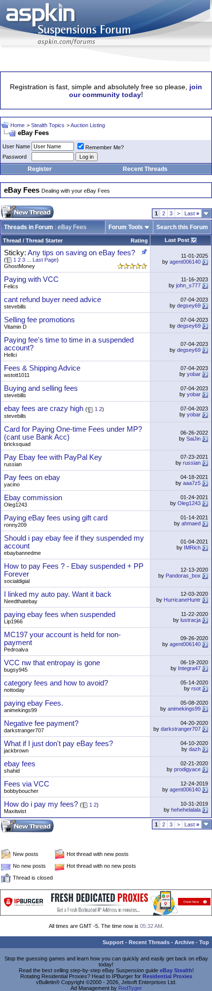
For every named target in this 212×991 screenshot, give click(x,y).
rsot (196, 688)
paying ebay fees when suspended (59, 614)
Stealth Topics (48, 125)
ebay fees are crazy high (43, 408)
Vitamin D (15, 327)
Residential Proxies (167, 976)
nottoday (14, 690)
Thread (12, 240)
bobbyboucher (21, 791)
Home (17, 125)
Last (191, 213)
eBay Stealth (176, 970)
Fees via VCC (26, 784)
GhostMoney (19, 266)
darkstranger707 (24, 730)
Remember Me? (104, 147)
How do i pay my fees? (41, 804)
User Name (16, 146)
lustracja (190, 620)
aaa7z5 (192, 483)
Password (14, 157)
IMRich (192, 547)
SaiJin (193, 439)
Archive (184, 942)
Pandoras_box (183, 576)
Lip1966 (13, 621)
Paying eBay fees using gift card (55, 518)
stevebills (15, 306)
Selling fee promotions (39, 320)
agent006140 (185, 262)
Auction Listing (88, 125)
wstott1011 (17, 375)
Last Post (177, 240)
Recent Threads (145, 169)
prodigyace (187, 769)
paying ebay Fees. (33, 703)
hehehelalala (186, 810)
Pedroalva (16, 649)
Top (204, 942)
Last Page (45, 260)
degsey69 (189, 305)
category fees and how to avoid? (56, 683)
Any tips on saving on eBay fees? (81, 253)
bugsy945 (16, 670)
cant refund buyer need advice (52, 300)
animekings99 (20, 710)
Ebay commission (33, 498)
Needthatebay (20, 601)
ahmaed (191, 523)
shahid (12, 771)
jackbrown (16, 750)
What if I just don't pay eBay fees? (58, 744)
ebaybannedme (22, 553)
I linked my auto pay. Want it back (57, 594)
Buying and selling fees (41, 388)
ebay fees (19, 764)
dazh (195, 749)
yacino (12, 484)
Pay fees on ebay (32, 477)
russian (13, 464)
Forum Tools (125, 227)
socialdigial (17, 581)
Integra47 (189, 668)
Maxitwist (15, 811)
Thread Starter (44, 240)
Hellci (10, 355)
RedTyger (130, 988)
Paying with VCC (31, 279)
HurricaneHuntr (182, 600)
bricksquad (17, 444)
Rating (139, 240)
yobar (194, 374)
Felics (11, 286)
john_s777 (188, 285)
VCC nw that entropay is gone (52, 663)
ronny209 (15, 525)
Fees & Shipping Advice (42, 368)
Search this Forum (182, 227)
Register (40, 169)
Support (113, 942)
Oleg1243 (15, 505)
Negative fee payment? (41, 723)
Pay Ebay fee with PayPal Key (53, 457)
